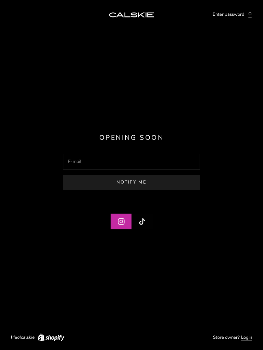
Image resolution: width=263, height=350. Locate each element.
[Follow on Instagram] (121, 221)
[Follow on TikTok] (142, 221)
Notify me (131, 182)
